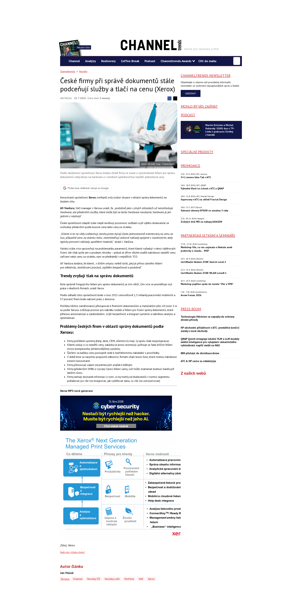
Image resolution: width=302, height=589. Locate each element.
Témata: (65, 579)
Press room (191, 309)
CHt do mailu (207, 61)
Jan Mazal (66, 98)
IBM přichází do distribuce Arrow (200, 353)
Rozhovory (108, 61)
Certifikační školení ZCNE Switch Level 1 (203, 262)
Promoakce (190, 165)
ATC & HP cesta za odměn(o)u (198, 361)
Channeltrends (67, 71)
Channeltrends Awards (176, 61)
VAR (141, 579)
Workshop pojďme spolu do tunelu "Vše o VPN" (207, 284)
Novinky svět (112, 579)
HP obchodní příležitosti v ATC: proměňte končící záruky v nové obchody (210, 329)
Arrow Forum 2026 (191, 295)
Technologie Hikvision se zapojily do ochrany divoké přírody (207, 318)
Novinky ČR (93, 579)
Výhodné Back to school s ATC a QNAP (202, 188)
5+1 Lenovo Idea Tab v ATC (196, 177)
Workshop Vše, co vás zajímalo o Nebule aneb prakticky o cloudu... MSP (206, 249)
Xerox (151, 579)
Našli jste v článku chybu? (72, 552)
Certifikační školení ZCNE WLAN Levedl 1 (203, 273)
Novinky (83, 71)
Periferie (129, 579)
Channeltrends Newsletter (206, 75)
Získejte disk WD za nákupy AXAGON (201, 221)
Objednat (190, 93)
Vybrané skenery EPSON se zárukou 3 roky (204, 210)
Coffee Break (130, 61)
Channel (74, 61)
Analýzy (90, 61)
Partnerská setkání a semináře (208, 235)
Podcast (150, 61)
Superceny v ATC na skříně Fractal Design (204, 199)
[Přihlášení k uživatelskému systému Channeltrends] (236, 61)
